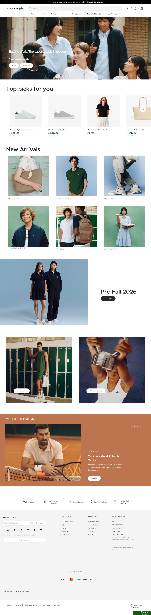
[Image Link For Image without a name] (28, 178)
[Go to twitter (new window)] (21, 530)
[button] (142, 613)
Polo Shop (91, 531)
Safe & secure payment (53, 502)
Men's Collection (93, 521)
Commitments (64, 531)
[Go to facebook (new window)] (15, 530)
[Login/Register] (135, 8)
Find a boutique (24, 540)
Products (63, 528)
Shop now (108, 298)
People (62, 525)
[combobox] (75, 8)
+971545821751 (117, 535)
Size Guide (57, 605)
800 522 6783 (117, 528)
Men (14, 66)
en (127, 8)
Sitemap (9, 605)
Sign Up (39, 523)
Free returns (30, 502)
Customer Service (77, 502)
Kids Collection (93, 528)
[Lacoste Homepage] (15, 8)
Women (26, 66)
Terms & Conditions (30, 605)
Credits (18, 605)
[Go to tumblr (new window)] (34, 530)
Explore (94, 478)
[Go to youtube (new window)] (41, 530)
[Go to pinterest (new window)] (28, 530)
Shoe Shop (92, 535)
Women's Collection (94, 525)
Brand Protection (65, 535)
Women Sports (96, 391)
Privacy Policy (45, 605)
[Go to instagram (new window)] (8, 530)
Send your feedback (100, 502)
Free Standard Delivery (124, 502)
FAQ (113, 521)
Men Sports (21, 391)
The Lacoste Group (66, 521)
